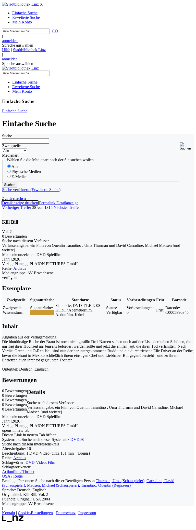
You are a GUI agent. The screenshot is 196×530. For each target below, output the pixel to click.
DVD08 (77, 439)
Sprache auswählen (17, 45)
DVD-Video (36, 462)
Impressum (87, 513)
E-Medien (19, 176)
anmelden (10, 40)
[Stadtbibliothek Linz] (20, 4)
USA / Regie (12, 476)
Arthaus (19, 268)
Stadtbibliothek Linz (29, 50)
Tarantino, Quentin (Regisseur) (106, 485)
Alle (14, 166)
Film (51, 462)
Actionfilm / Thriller (18, 471)
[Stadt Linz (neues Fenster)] (13, 521)
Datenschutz (66, 513)
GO (55, 31)
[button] (187, 146)
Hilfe (6, 50)
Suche (7, 136)
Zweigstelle (11, 146)
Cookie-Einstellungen (35, 513)
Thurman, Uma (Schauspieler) (120, 481)
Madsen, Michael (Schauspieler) (53, 485)
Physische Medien (26, 171)
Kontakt (8, 513)
